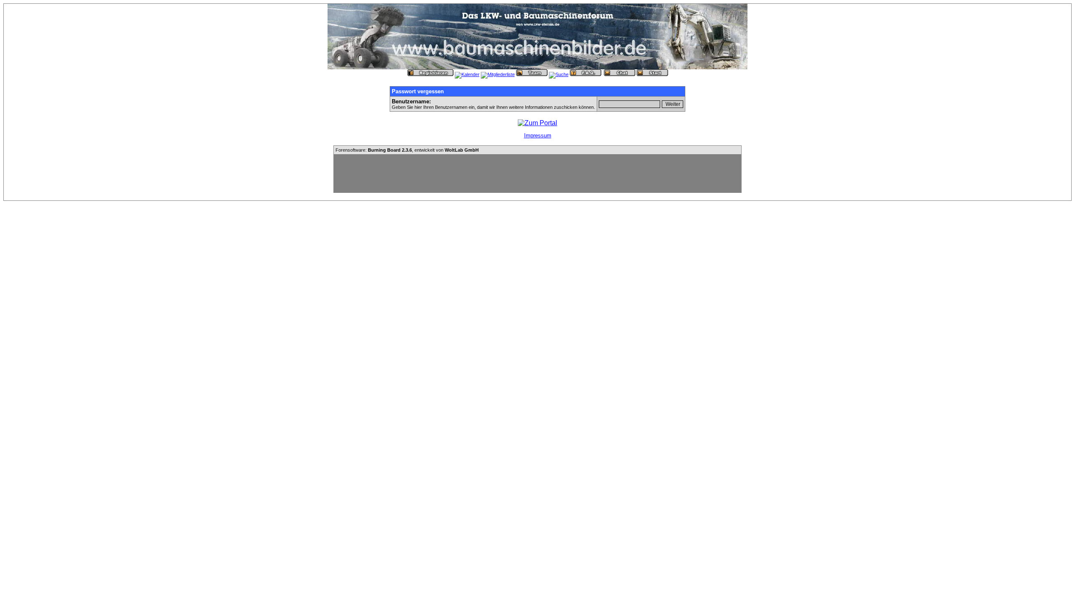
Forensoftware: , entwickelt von (407, 150)
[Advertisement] (537, 173)
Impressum (537, 135)
